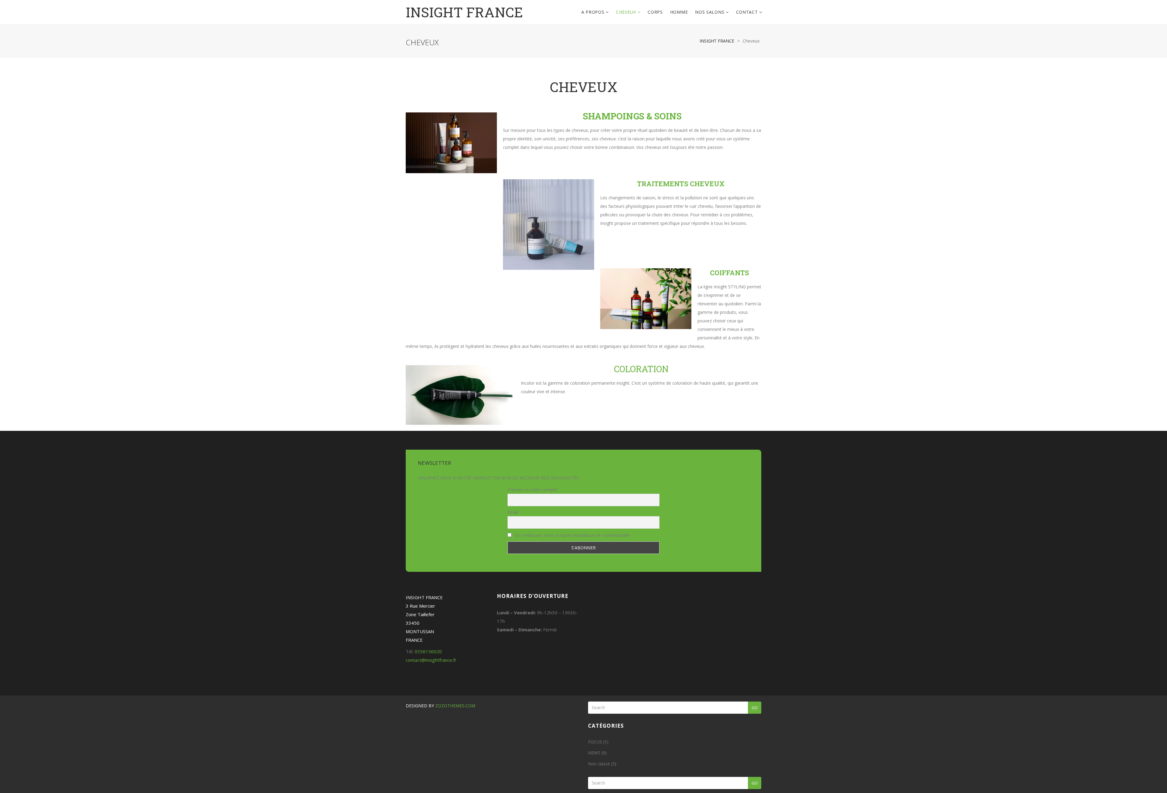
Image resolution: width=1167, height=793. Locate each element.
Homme (679, 12)
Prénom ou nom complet (532, 490)
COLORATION (641, 369)
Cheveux (627, 12)
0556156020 (428, 651)
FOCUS (595, 742)
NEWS (594, 753)
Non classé (599, 764)
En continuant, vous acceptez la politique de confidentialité (572, 535)
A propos (593, 12)
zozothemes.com (455, 706)
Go (755, 707)
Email (513, 512)
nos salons (710, 12)
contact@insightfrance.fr (431, 660)
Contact (747, 12)
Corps (655, 12)
